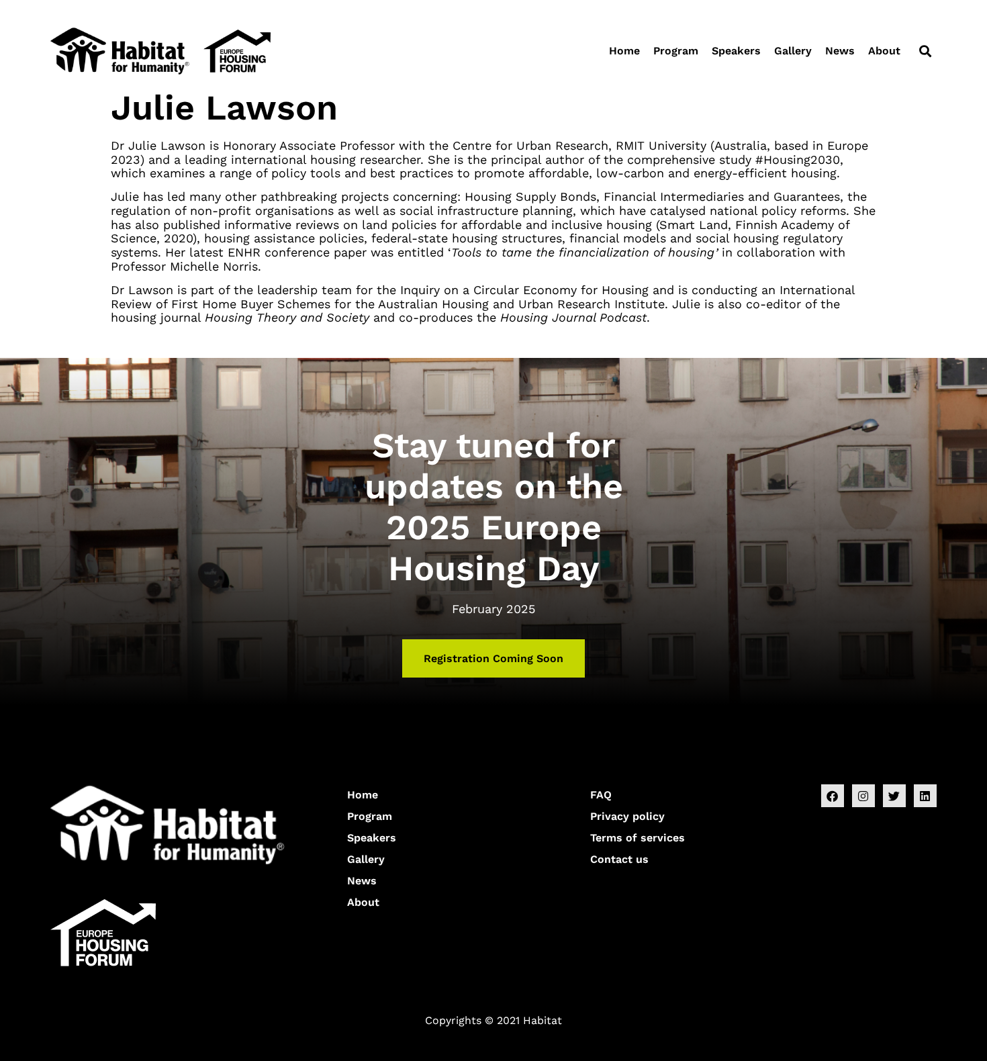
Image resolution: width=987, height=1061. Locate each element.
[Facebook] (832, 795)
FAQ (601, 794)
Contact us (619, 859)
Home (624, 50)
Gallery (793, 50)
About (884, 50)
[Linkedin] (925, 795)
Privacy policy (627, 816)
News (840, 50)
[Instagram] (863, 795)
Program (675, 50)
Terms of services (637, 837)
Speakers (736, 50)
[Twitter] (894, 795)
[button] (925, 51)
